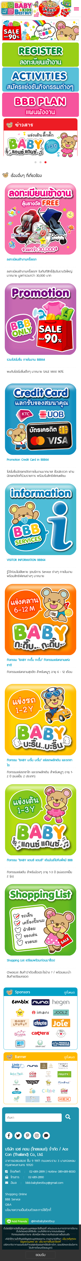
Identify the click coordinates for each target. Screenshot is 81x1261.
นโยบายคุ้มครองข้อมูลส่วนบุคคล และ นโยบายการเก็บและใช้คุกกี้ (48, 1240)
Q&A (8, 1204)
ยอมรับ (40, 1255)
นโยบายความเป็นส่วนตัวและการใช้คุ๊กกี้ (28, 1209)
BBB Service (12, 1199)
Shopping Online (16, 1194)
